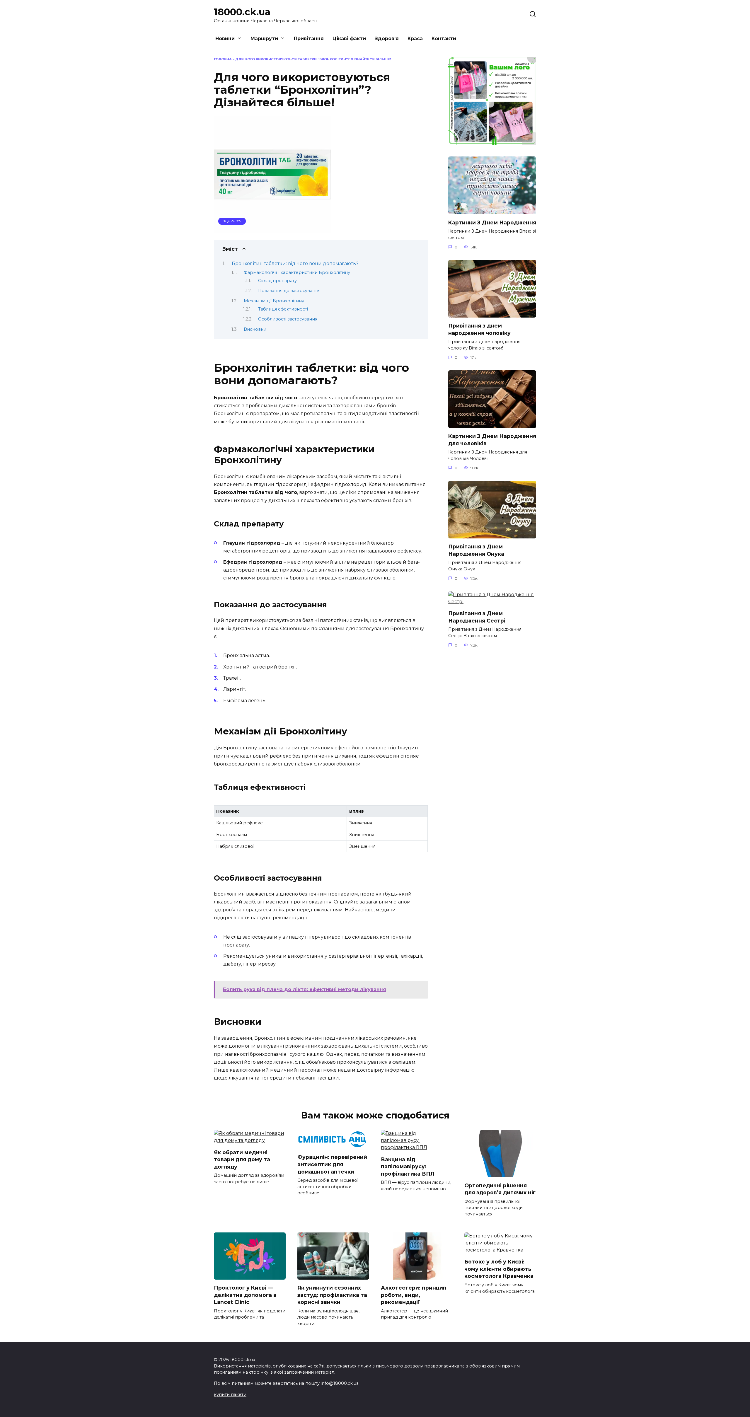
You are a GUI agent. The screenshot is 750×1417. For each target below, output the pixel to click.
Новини (225, 38)
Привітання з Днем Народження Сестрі (476, 617)
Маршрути (264, 38)
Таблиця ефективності (283, 309)
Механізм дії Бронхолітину (274, 300)
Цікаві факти (349, 38)
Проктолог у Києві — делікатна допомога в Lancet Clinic (245, 1295)
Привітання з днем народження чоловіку (479, 329)
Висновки (255, 329)
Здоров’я (387, 38)
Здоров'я (232, 221)
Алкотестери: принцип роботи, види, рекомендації (413, 1295)
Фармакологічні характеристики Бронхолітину (297, 272)
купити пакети (230, 1394)
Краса (415, 38)
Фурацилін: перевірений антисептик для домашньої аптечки (332, 1164)
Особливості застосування (287, 319)
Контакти (444, 38)
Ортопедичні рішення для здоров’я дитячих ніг (500, 1189)
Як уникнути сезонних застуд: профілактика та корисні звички (332, 1295)
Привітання (309, 38)
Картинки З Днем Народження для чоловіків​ (492, 439)
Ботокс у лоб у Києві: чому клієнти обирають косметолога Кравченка (498, 1269)
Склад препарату (277, 280)
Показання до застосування (289, 290)
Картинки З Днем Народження (492, 222)
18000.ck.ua (242, 12)
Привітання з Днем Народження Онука (476, 550)
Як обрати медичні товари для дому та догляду (242, 1159)
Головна (223, 59)
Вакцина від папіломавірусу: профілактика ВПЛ (407, 1166)
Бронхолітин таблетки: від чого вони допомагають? (295, 263)
